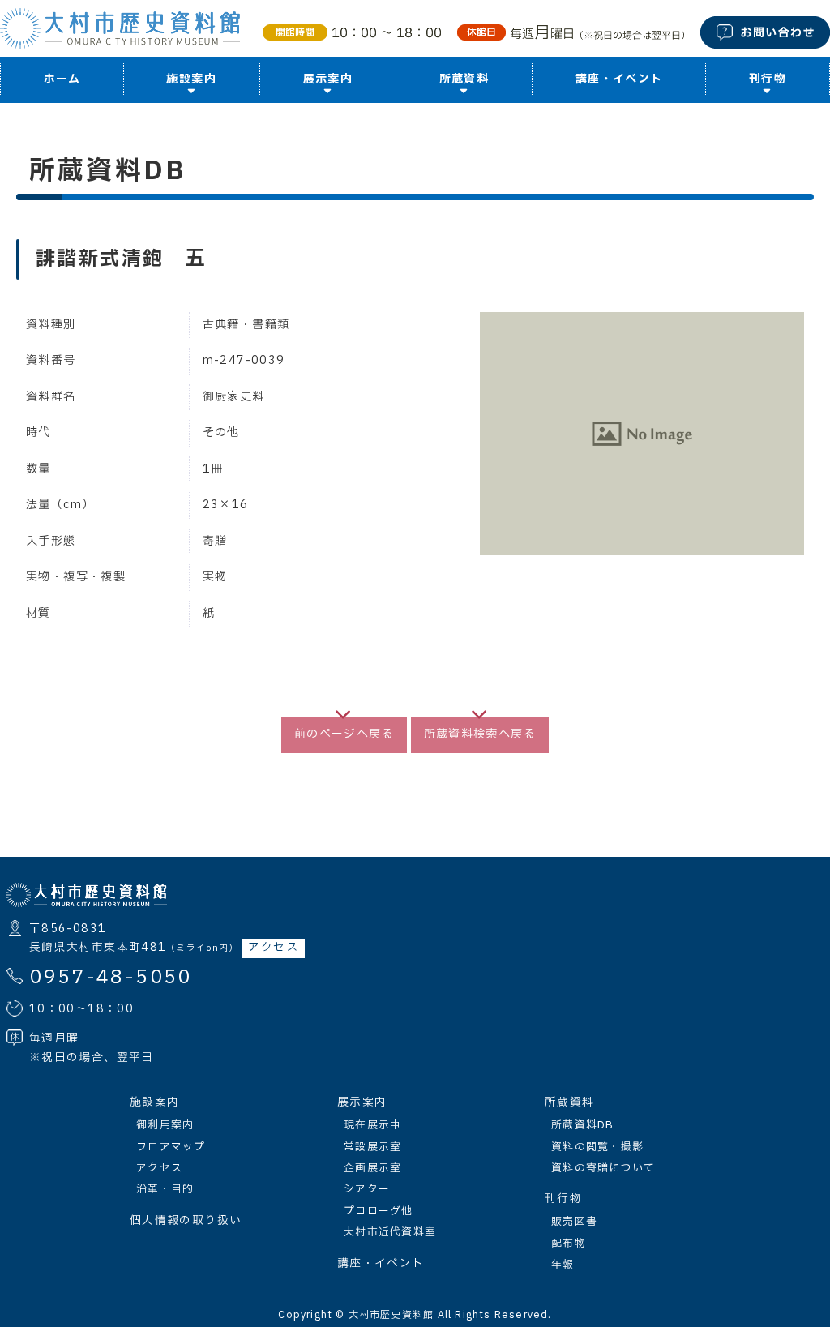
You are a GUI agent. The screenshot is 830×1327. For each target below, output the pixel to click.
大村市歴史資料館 (391, 1315)
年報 (563, 1264)
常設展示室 (372, 1147)
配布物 (568, 1243)
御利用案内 (165, 1125)
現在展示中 (372, 1125)
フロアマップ (171, 1147)
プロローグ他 (378, 1211)
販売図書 (574, 1222)
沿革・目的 (165, 1189)
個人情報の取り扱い (186, 1221)
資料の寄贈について (603, 1168)
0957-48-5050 (110, 977)
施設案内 (154, 1102)
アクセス (272, 948)
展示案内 (362, 1102)
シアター (367, 1189)
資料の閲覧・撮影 (597, 1147)
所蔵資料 (569, 1102)
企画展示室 (372, 1168)
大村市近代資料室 (390, 1232)
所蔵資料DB (582, 1125)
